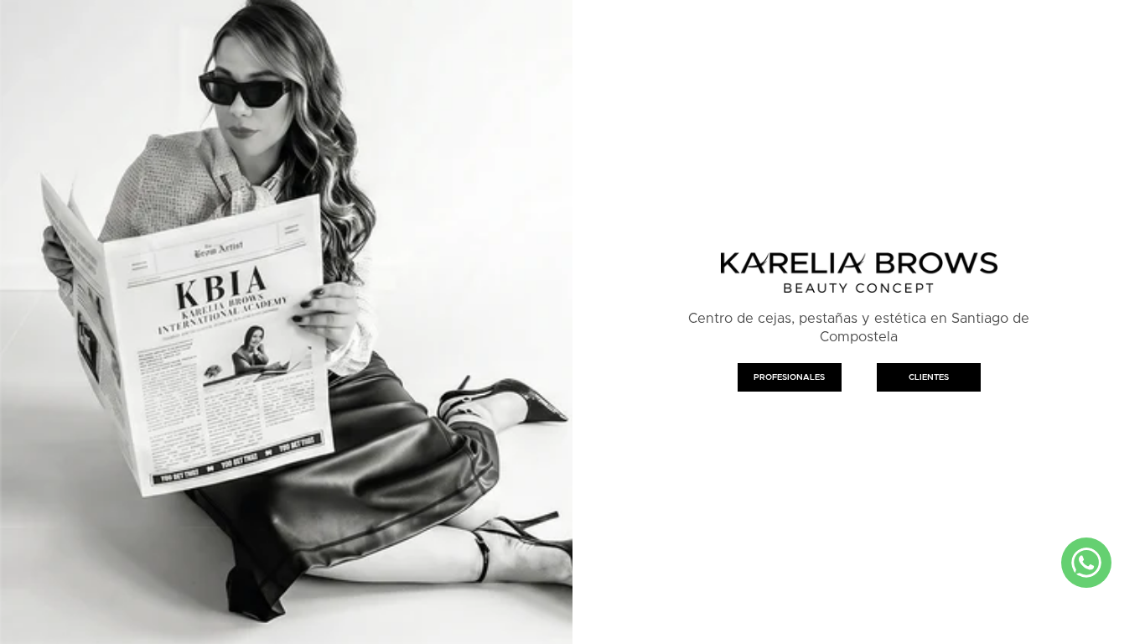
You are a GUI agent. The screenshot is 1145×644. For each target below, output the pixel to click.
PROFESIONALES (789, 377)
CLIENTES (929, 377)
